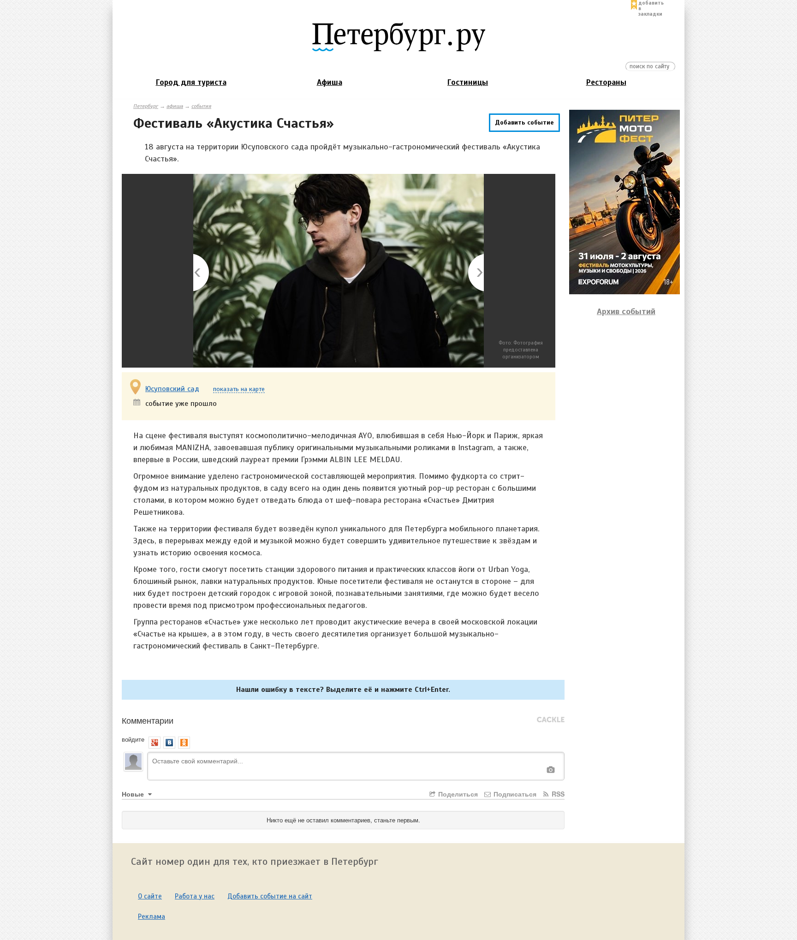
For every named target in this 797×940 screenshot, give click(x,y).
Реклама (151, 916)
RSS (557, 793)
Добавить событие (524, 122)
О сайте (150, 896)
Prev (201, 273)
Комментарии (147, 720)
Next (475, 273)
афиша (175, 106)
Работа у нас (194, 896)
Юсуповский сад (172, 388)
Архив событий (626, 311)
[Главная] (398, 36)
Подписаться (514, 793)
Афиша (329, 82)
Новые (134, 793)
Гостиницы (467, 82)
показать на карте (239, 389)
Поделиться (457, 793)
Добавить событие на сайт (269, 896)
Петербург (145, 106)
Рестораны (606, 82)
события (201, 106)
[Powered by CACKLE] (551, 720)
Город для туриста (191, 82)
